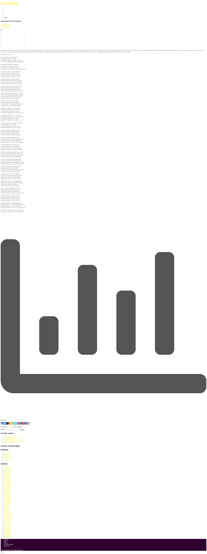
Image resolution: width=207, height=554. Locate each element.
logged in (9, 426)
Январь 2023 (7, 480)
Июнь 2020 (7, 523)
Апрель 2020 (7, 526)
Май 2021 (6, 507)
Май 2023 (6, 474)
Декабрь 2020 (7, 515)
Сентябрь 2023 (8, 470)
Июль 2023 (7, 473)
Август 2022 (7, 487)
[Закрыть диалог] (2, 552)
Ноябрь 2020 (7, 516)
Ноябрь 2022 (7, 483)
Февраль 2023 (7, 478)
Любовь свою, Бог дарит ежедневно (14, 441)
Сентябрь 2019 (8, 537)
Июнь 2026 (7, 467)
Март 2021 (7, 510)
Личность (6, 456)
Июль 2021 (7, 505)
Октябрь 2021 (7, 502)
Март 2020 (7, 528)
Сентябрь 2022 (8, 486)
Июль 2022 (7, 489)
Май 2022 (6, 491)
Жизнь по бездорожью (10, 439)
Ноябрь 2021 (7, 500)
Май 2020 (6, 525)
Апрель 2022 (7, 493)
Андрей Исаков (9, 3)
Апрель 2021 (7, 509)
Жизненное (7, 454)
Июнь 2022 (7, 490)
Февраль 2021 (7, 512)
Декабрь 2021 (7, 499)
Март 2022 (7, 494)
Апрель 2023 (7, 476)
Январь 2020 (7, 531)
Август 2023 (7, 471)
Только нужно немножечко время (13, 438)
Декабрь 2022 (7, 481)
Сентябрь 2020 (8, 519)
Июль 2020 (7, 522)
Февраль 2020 (7, 529)
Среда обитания (5, 25)
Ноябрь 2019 (7, 534)
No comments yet (5, 27)
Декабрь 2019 (7, 532)
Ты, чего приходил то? (10, 442)
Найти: (3, 429)
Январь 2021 (7, 513)
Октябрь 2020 (7, 518)
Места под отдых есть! (10, 436)
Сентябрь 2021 (8, 503)
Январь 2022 (7, 497)
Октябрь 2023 (7, 468)
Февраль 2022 (7, 496)
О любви (6, 457)
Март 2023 (7, 477)
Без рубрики (7, 453)
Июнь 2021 (7, 506)
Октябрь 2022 (7, 484)
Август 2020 (7, 521)
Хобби (5, 460)
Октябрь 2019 (7, 535)
